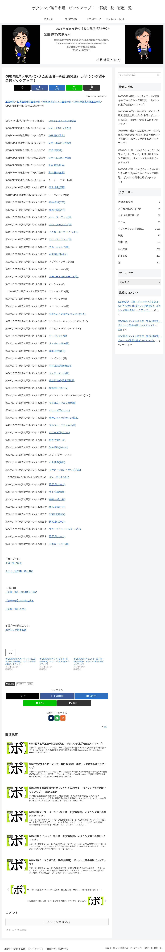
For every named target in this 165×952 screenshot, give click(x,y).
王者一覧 (10, 101)
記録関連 (11, 684)
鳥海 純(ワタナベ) (58, 388)
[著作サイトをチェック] (51, 718)
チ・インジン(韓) (58, 336)
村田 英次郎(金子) (58, 254)
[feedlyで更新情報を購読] (57, 718)
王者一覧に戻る (13, 563)
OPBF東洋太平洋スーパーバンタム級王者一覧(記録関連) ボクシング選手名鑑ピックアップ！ (20, 661)
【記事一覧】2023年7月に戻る (21, 592)
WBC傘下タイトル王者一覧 (57, 101)
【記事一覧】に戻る (15, 609)
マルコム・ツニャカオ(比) (62, 403)
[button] (91, 88)
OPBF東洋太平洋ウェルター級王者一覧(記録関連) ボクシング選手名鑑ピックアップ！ (88, 661)
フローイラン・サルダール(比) (65, 529)
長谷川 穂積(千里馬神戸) (62, 380)
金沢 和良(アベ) (57, 209)
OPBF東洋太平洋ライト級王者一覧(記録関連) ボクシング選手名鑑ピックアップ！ (54, 661)
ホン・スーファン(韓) (60, 217)
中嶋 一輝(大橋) (57, 499)
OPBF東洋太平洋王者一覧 (87, 101)
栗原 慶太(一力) (57, 484)
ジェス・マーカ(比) (59, 373)
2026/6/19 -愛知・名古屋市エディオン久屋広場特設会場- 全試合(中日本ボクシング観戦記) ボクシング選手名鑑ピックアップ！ (139, 117)
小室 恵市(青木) (56, 135)
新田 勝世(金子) (57, 351)
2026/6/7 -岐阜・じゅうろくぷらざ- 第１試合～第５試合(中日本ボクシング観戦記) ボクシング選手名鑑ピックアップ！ (139, 175)
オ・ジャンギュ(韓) (59, 343)
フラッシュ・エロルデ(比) (62, 120)
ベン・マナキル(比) (59, 477)
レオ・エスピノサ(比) (59, 128)
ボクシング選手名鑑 (15, 630)
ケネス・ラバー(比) (59, 544)
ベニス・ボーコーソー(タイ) (64, 232)
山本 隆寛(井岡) (57, 462)
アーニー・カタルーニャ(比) (64, 276)
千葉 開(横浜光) (57, 514)
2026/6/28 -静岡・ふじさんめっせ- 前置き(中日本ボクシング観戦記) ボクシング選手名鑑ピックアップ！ (138, 100)
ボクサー (22, 684)
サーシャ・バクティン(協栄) (64, 417)
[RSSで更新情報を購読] (62, 718)
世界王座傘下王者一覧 (28, 101)
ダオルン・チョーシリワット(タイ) (67, 313)
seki (120, 329)
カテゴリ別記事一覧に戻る (19, 571)
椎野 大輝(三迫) (57, 440)
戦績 (30, 684)
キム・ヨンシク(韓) (59, 247)
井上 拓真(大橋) (57, 492)
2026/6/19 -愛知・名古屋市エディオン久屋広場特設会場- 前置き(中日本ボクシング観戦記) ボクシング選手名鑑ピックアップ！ (139, 136)
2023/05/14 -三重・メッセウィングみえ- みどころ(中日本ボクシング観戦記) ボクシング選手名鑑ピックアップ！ (139, 306)
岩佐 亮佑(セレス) (58, 447)
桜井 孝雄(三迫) (57, 202)
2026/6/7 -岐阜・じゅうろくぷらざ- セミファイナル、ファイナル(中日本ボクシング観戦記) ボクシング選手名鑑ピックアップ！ (139, 156)
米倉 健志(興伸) (56, 165)
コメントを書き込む (57, 921)
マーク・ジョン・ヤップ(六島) (65, 469)
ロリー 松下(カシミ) (59, 410)
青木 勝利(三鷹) (56, 172)
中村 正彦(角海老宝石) (60, 365)
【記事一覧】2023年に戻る (19, 600)
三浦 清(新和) (55, 150)
